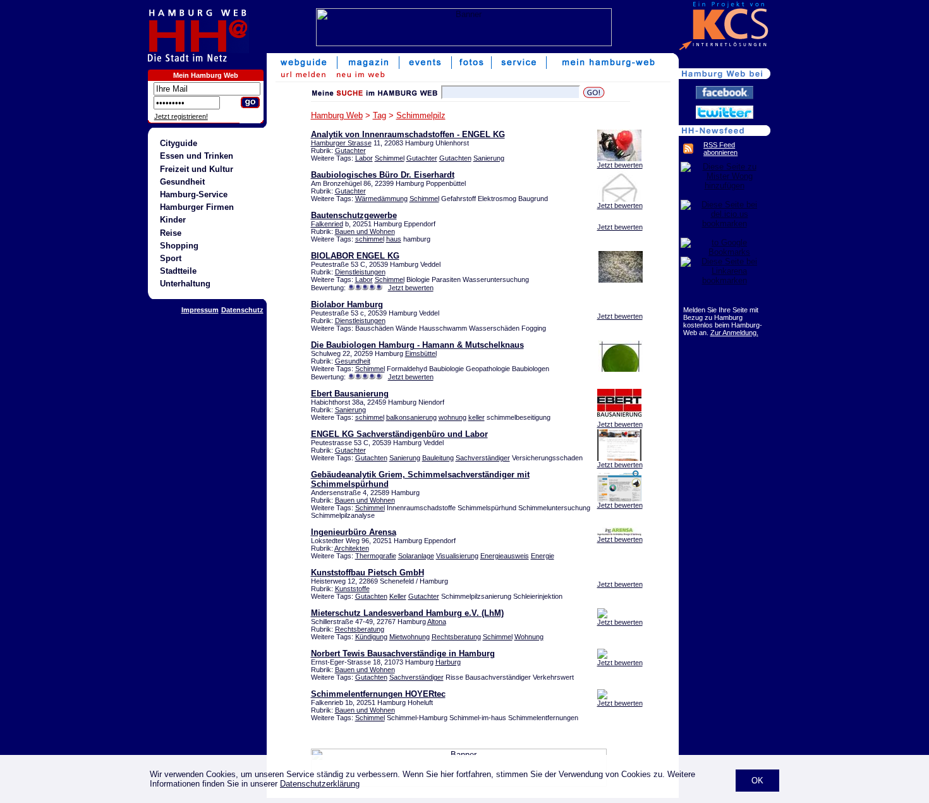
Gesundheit (182, 182)
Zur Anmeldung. (734, 332)
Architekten (351, 548)
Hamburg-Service (194, 194)
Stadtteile (178, 271)
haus (393, 239)
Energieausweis (504, 556)
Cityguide (178, 143)
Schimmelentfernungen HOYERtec (378, 694)
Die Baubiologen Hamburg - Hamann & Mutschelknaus (417, 345)
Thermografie (375, 556)
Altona (436, 621)
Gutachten (455, 158)
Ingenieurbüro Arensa (353, 532)
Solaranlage (416, 556)
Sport (170, 258)
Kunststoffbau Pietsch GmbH (367, 572)
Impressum (200, 310)
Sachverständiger (483, 458)
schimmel (369, 239)
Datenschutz (242, 310)
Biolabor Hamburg (347, 304)
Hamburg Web (337, 115)
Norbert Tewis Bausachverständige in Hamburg (403, 653)
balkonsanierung (411, 417)
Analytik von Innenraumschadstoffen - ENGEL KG (408, 134)
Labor (364, 158)
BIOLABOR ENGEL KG (355, 256)
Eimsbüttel (421, 353)
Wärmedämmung (381, 198)
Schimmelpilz (421, 115)
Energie (542, 556)
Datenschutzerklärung (320, 783)
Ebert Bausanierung (350, 393)
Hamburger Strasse (341, 143)
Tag (379, 115)
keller (476, 417)
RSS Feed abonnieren (720, 148)
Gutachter (350, 150)
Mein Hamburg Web (205, 75)
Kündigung (371, 637)
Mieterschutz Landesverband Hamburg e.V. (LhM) (407, 613)
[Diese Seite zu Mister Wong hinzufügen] (724, 185)
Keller (397, 596)
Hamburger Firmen (197, 207)
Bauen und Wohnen (365, 231)
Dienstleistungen (360, 272)
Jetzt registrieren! (181, 116)
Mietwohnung (409, 637)
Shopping (179, 245)
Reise (170, 233)
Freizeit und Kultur (196, 169)
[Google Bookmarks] (724, 252)
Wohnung (528, 637)
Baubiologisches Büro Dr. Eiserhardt (382, 175)
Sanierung (488, 158)
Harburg (448, 662)
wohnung (452, 417)
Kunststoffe (352, 588)
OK (757, 780)
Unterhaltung (185, 283)
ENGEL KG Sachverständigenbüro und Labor (399, 434)
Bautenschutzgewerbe (354, 215)
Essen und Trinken (196, 156)
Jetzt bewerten (620, 165)
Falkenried (327, 224)
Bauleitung (438, 458)
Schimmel (389, 158)
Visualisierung (457, 556)
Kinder (173, 219)
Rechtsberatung (359, 629)
